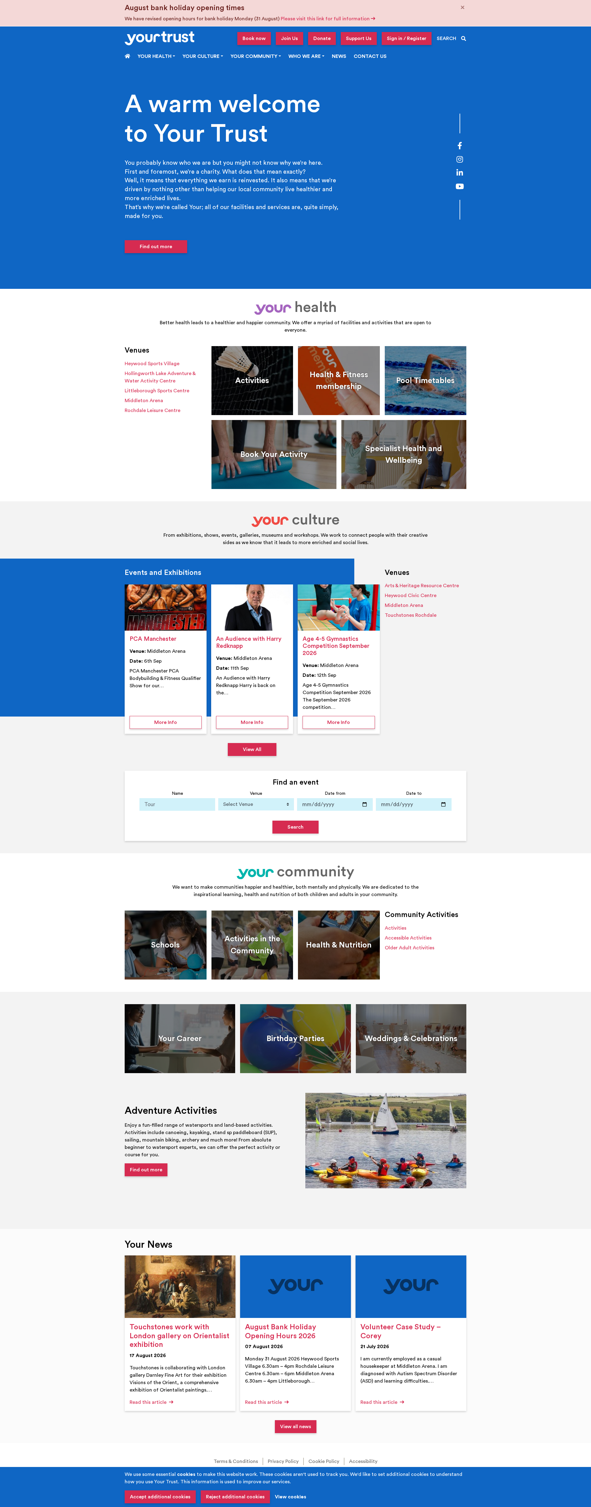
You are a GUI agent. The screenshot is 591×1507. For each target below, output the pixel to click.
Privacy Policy (283, 1461)
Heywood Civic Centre (410, 595)
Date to (414, 793)
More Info (178, 722)
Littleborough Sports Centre (157, 390)
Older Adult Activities (409, 947)
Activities (395, 928)
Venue (256, 793)
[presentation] (166, 607)
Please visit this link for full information (326, 18)
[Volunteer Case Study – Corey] (411, 1286)
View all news (295, 1426)
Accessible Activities (408, 937)
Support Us (359, 38)
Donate (322, 38)
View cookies (290, 1496)
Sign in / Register (406, 38)
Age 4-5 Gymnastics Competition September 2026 (336, 646)
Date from (335, 793)
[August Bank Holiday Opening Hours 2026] (295, 1286)
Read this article (149, 1402)
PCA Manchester (153, 639)
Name (177, 793)
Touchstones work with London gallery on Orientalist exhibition (179, 1336)
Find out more (156, 246)
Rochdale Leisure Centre (152, 410)
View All (252, 749)
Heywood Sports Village (152, 363)
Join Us (289, 38)
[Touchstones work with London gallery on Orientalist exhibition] (180, 1286)
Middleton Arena (144, 400)
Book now (254, 38)
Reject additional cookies (235, 1496)
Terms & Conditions (236, 1461)
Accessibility (363, 1461)
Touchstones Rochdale (410, 615)
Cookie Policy (323, 1461)
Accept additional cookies (160, 1496)
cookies (186, 1474)
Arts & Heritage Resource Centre (422, 585)
